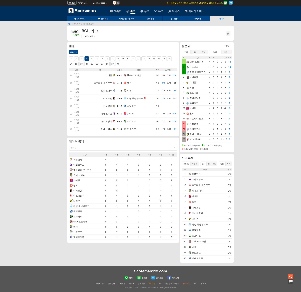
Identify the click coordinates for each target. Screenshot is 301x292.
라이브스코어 (79, 18)
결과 (215, 52)
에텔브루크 (106, 113)
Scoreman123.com (150, 271)
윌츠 (129, 82)
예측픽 (117, 11)
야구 (160, 11)
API (160, 283)
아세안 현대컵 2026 (126, 18)
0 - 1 (119, 75)
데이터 (221, 18)
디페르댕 (107, 98)
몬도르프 (131, 128)
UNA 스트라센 (134, 75)
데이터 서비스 (196, 11)
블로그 (144, 277)
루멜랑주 (131, 105)
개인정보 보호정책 (172, 283)
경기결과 (150, 18)
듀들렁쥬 (107, 105)
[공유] (290, 278)
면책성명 (111, 283)
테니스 (176, 11)
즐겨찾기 (104, 18)
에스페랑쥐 (106, 121)
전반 (226, 52)
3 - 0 (119, 98)
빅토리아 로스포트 (103, 82)
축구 (132, 11)
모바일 (72, 2)
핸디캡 (186, 163)
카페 (131, 277)
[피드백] (290, 283)
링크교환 (141, 283)
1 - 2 (119, 90)
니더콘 (109, 75)
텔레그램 (159, 277)
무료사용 (151, 283)
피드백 (131, 283)
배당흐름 (198, 18)
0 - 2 (119, 121)
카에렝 (130, 113)
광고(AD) (186, 283)
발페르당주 (106, 90)
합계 (186, 52)
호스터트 (131, 121)
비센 (129, 90)
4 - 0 (119, 82)
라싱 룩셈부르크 (135, 98)
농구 (146, 11)
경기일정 (174, 18)
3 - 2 (119, 105)
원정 (203, 52)
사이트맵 (122, 283)
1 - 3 (119, 128)
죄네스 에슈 (106, 128)
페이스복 (175, 277)
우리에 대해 (99, 283)
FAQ (195, 283)
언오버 (194, 163)
